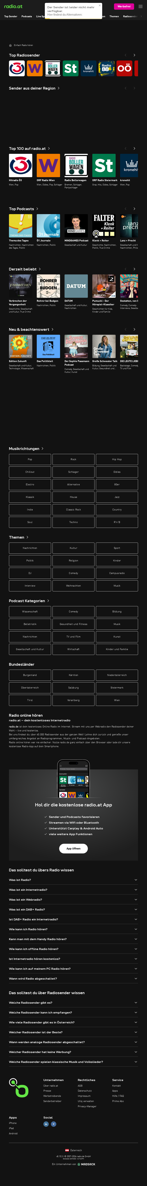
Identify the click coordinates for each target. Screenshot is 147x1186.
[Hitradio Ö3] (17, 68)
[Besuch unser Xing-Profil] (53, 1124)
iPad (11, 1128)
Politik (30, 560)
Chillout (30, 472)
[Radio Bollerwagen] (53, 68)
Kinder (117, 560)
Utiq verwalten (86, 1101)
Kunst (116, 637)
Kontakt (116, 1086)
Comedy (73, 573)
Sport (117, 548)
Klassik (30, 497)
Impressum (84, 1096)
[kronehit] (88, 68)
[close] (100, 5)
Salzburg (73, 688)
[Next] (134, 54)
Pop (30, 459)
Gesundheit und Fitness (73, 624)
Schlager (73, 472)
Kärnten (73, 675)
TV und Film (73, 637)
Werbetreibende (52, 1096)
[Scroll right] (141, 16)
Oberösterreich (30, 688)
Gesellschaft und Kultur (30, 649)
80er (116, 484)
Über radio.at (50, 1086)
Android (13, 1133)
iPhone (12, 1123)
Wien (117, 700)
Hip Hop (117, 459)
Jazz (117, 497)
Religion (73, 560)
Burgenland (30, 675)
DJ (30, 573)
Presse (47, 1091)
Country (117, 509)
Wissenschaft (30, 611)
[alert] (73, 11)
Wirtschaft (73, 649)
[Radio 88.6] (106, 68)
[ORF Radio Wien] (35, 68)
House (73, 497)
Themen (114, 16)
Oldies (117, 472)
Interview (30, 586)
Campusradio (117, 573)
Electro (30, 484)
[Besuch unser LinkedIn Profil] (46, 1124)
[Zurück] (125, 147)
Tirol (30, 700)
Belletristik (30, 624)
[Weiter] (134, 147)
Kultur (73, 548)
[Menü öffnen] (140, 6)
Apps (115, 1091)
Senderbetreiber (52, 1101)
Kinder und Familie (117, 649)
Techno (73, 522)
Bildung (116, 611)
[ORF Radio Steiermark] (71, 68)
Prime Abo (118, 1101)
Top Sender (10, 16)
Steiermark (117, 688)
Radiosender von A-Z (135, 16)
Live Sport (42, 16)
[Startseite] (10, 45)
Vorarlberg (73, 700)
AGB (80, 1086)
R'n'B (117, 522)
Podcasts (27, 16)
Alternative (73, 484)
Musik (117, 586)
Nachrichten (30, 548)
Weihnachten (73, 586)
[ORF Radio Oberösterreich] (124, 68)
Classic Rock (73, 509)
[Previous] (125, 54)
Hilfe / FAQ (118, 1096)
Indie (30, 509)
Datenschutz (85, 1091)
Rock (73, 459)
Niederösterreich (117, 675)
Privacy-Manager (87, 1106)
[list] (73, 68)
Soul (29, 522)
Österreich (76, 1150)
